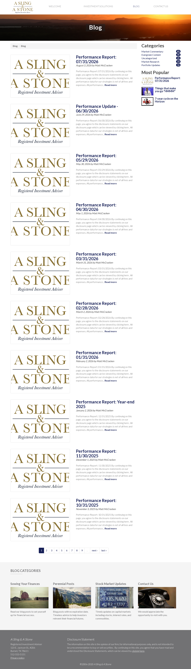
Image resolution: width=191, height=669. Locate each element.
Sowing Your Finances (25, 584)
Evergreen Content (151, 54)
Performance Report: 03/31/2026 (96, 256)
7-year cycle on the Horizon (166, 100)
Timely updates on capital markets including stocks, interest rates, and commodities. (113, 615)
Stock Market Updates (111, 584)
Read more (111, 84)
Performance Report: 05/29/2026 (96, 158)
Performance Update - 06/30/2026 (97, 108)
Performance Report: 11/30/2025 (96, 453)
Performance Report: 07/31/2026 (96, 59)
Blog (136, 6)
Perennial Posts (63, 584)
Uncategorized (149, 58)
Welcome (55, 6)
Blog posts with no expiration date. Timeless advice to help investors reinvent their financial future (70, 615)
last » (104, 550)
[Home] (23, 7)
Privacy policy (17, 657)
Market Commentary (152, 51)
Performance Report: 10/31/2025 (96, 503)
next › (95, 550)
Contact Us (161, 6)
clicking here (138, 650)
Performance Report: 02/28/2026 (96, 305)
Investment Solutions (98, 6)
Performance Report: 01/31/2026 (96, 355)
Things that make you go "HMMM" (165, 90)
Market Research (150, 61)
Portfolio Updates (150, 65)
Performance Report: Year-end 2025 (105, 404)
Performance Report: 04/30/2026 (96, 207)
